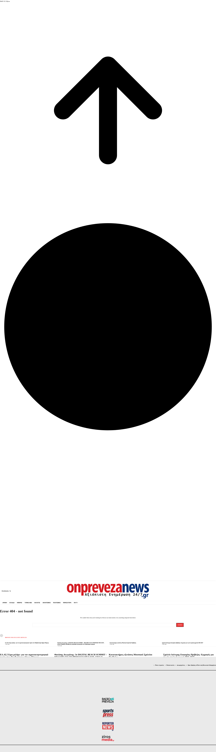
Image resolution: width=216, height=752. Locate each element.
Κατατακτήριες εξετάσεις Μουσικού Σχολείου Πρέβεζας (130, 655)
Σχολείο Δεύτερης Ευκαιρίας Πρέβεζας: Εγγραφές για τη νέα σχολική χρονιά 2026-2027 (188, 655)
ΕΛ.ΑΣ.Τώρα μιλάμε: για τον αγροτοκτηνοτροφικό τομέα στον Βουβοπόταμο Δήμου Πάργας (24, 655)
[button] (6, 591)
